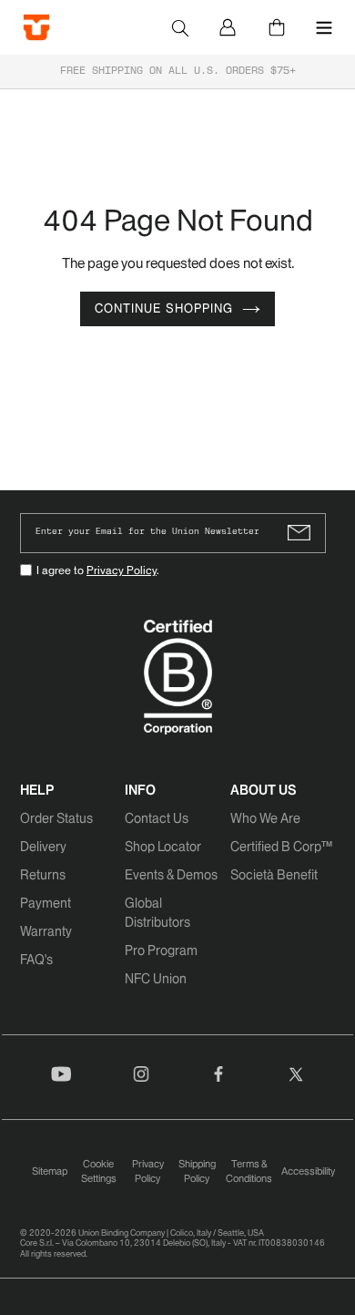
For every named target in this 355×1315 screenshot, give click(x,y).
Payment (45, 903)
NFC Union (156, 979)
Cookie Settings (99, 1171)
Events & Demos (171, 875)
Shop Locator (163, 846)
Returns (43, 875)
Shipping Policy (197, 1171)
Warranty (46, 931)
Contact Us (156, 818)
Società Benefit (274, 875)
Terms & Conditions (249, 1171)
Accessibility (308, 1171)
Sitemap (49, 1171)
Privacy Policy (121, 570)
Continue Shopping (164, 308)
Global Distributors (157, 912)
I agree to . (97, 570)
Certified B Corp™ (281, 846)
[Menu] (324, 27)
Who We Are (265, 818)
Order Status (56, 818)
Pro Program (161, 950)
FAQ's (36, 959)
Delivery (43, 846)
